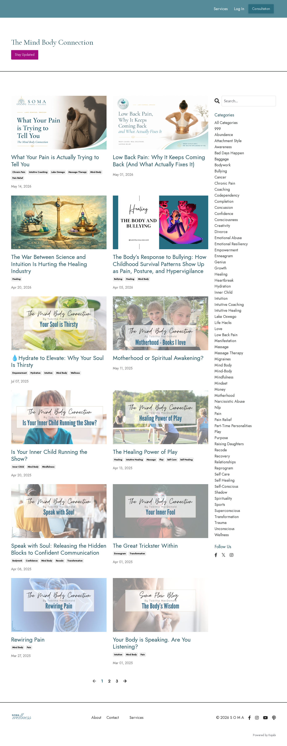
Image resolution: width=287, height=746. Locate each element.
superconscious (227, 510)
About (96, 717)
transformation (75, 560)
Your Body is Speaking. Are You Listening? (152, 643)
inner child (18, 466)
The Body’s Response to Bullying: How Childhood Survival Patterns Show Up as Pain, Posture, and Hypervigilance (159, 264)
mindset (221, 383)
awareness (223, 147)
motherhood (224, 395)
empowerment (19, 372)
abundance (224, 134)
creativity (222, 225)
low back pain (226, 335)
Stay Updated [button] (24, 54)
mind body (143, 279)
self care (171, 459)
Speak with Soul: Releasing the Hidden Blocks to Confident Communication (58, 549)
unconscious (224, 529)
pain (29, 647)
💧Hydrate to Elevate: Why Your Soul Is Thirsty (57, 361)
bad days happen (229, 153)
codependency (227, 195)
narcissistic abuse (230, 401)
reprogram (224, 468)
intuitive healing (134, 459)
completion (224, 201)
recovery (222, 456)
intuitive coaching (38, 172)
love (218, 329)
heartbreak (224, 280)
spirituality (223, 498)
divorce (221, 231)
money (220, 389)
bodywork (17, 560)
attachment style (228, 141)
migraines (223, 359)
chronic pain (18, 172)
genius (220, 262)
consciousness (226, 219)
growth (220, 268)
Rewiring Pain (28, 639)
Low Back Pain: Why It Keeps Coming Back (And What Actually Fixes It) (159, 161)
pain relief (17, 178)
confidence (32, 560)
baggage (222, 159)
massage (151, 459)
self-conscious (226, 486)
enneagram (120, 553)
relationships (225, 462)
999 (218, 129)
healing (16, 279)
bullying (118, 279)
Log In (239, 9)
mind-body (95, 172)
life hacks (223, 322)
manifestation (225, 341)
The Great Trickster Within (145, 545)
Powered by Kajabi (264, 735)
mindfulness (48, 466)
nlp (218, 407)
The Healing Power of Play (145, 452)
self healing (186, 459)
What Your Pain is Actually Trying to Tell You (55, 161)
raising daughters (229, 444)
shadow (221, 492)
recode (59, 560)
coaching (222, 189)
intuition (48, 372)
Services (221, 9)
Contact (113, 717)
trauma (220, 522)
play (161, 459)
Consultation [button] (261, 8)
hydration (35, 372)
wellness (75, 372)
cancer (220, 177)
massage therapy (77, 172)
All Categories (226, 122)
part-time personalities (233, 426)
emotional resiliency (231, 244)
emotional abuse (228, 238)
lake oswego (58, 172)
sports (220, 504)
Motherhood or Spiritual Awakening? (158, 358)
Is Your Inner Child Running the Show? (49, 455)
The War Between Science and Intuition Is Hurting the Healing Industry (49, 264)
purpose (221, 438)
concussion (224, 207)
